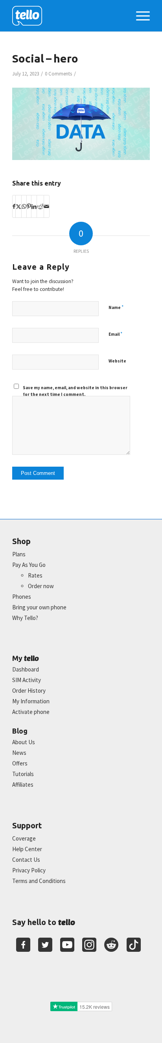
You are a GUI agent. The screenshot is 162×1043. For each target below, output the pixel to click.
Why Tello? (25, 618)
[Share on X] (18, 206)
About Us (23, 742)
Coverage (24, 838)
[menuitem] (139, 15)
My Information (31, 701)
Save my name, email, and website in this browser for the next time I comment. (75, 391)
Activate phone (31, 712)
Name (116, 307)
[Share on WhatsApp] (24, 206)
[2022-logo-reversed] (67, 15)
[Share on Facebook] (14, 206)
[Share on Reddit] (40, 206)
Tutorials (23, 774)
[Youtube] (67, 945)
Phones (21, 596)
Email (115, 334)
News (19, 752)
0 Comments (58, 73)
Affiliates (22, 784)
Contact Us (26, 859)
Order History (29, 690)
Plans (19, 554)
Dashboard (25, 669)
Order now (41, 586)
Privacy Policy (29, 870)
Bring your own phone (39, 607)
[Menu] (139, 15)
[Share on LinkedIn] (34, 206)
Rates (35, 575)
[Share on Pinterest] (29, 206)
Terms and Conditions (39, 881)
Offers (20, 763)
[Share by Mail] (46, 206)
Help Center (27, 849)
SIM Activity (26, 680)
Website (117, 361)
